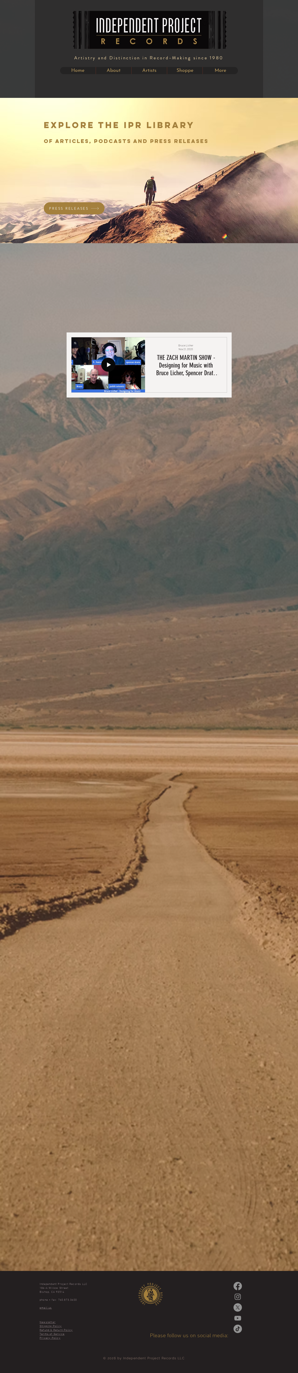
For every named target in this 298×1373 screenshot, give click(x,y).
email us (46, 1308)
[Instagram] (238, 1297)
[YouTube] (238, 1318)
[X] (238, 1307)
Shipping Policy (51, 1326)
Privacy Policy (50, 1338)
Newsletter (48, 1322)
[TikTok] (238, 1329)
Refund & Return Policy (56, 1330)
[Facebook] (238, 1286)
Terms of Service (52, 1334)
